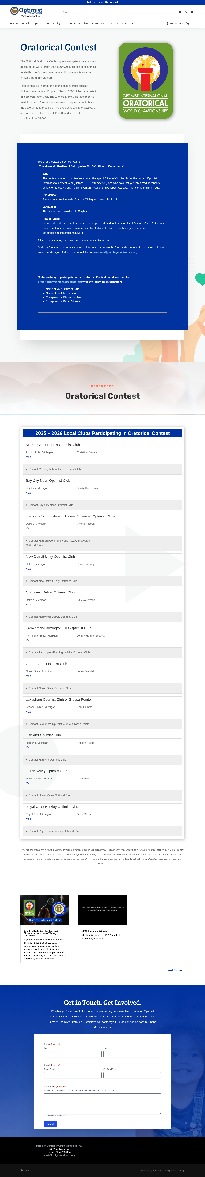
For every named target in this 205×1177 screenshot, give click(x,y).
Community (52, 23)
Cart (192, 23)
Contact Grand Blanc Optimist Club (50, 688)
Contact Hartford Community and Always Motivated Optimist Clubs (58, 543)
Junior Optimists (78, 23)
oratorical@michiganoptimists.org (115, 252)
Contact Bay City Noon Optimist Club (51, 505)
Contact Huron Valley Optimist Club (50, 795)
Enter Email (49, 1069)
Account (25, 1170)
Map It (29, 457)
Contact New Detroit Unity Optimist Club (53, 581)
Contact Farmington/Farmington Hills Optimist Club (59, 652)
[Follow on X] (185, 12)
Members (98, 23)
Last (105, 1048)
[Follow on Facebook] (173, 12)
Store (114, 23)
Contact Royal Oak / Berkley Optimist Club (54, 831)
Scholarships (29, 23)
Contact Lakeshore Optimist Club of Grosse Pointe (59, 724)
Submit (50, 1124)
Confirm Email (110, 1069)
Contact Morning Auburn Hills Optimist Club (55, 469)
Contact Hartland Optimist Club (47, 759)
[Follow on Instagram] (179, 12)
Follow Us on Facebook (102, 2)
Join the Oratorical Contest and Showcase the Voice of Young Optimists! (41, 933)
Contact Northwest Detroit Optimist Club (53, 616)
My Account (176, 23)
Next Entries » (175, 970)
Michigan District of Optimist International (59, 1146)
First (46, 1048)
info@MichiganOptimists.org (59, 1155)
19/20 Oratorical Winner (94, 931)
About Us (128, 23)
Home (14, 23)
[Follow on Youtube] (192, 12)
